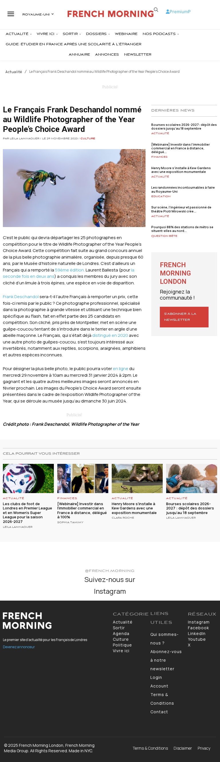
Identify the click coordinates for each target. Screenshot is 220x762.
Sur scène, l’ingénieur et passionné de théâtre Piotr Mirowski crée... (181, 209)
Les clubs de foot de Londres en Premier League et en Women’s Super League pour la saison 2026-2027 (27, 512)
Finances (159, 157)
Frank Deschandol (21, 297)
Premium (179, 11)
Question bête (164, 236)
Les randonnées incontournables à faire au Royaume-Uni (183, 189)
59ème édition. (70, 270)
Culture (87, 138)
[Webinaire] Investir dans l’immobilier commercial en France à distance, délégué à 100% (82, 510)
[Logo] (110, 14)
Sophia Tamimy (70, 522)
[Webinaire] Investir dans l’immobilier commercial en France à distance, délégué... (180, 148)
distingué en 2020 (110, 335)
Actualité (13, 72)
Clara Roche (123, 518)
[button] (156, 9)
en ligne (120, 369)
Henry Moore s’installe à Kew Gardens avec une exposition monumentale (181, 170)
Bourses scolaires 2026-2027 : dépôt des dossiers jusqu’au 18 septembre (184, 126)
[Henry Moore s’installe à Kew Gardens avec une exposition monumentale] (137, 478)
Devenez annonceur (19, 646)
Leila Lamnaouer (17, 527)
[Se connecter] (168, 11)
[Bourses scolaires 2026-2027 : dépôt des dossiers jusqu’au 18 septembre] (191, 478)
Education (160, 196)
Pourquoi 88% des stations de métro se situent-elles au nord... (182, 229)
